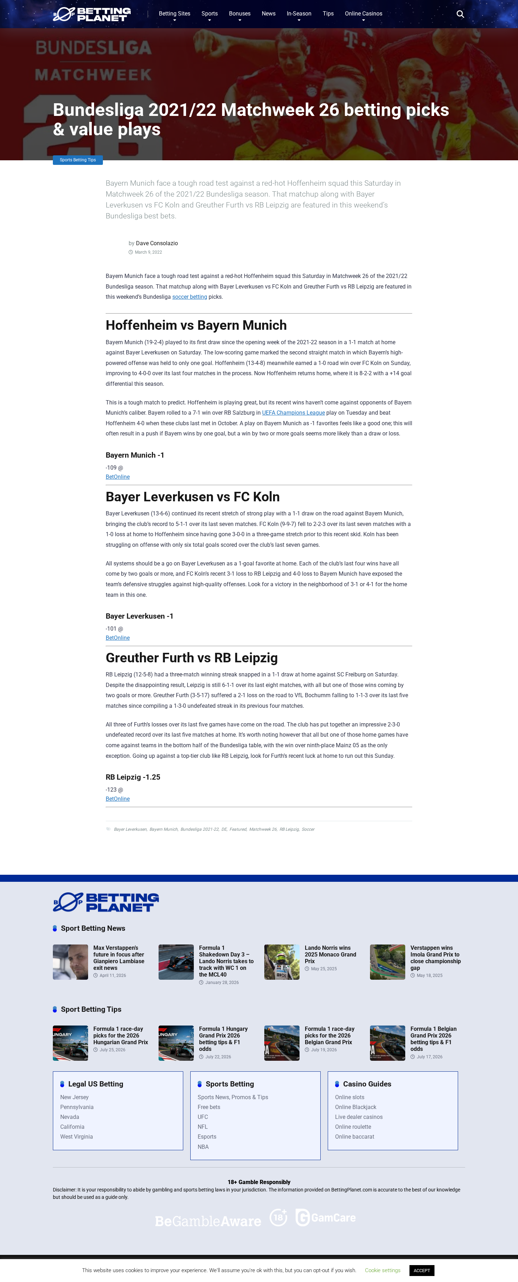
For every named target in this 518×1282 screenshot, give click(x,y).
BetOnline (118, 476)
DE (224, 829)
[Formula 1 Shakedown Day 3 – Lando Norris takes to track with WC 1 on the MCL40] (176, 977)
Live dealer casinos (359, 1117)
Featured (237, 829)
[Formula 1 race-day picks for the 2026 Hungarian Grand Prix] (70, 1058)
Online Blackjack (355, 1107)
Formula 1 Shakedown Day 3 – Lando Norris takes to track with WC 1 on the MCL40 (226, 961)
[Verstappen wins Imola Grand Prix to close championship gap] (387, 977)
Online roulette (353, 1126)
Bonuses (240, 13)
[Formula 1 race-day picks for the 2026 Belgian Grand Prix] (282, 1058)
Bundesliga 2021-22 (199, 829)
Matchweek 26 (263, 829)
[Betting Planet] (92, 11)
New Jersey (74, 1097)
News (269, 13)
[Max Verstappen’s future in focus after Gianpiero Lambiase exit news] (70, 977)
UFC (203, 1117)
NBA (203, 1147)
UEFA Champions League (293, 412)
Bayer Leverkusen (130, 829)
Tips (328, 13)
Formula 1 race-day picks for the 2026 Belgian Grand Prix (329, 1036)
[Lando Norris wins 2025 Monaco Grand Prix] (282, 977)
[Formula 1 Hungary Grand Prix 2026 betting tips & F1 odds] (176, 1058)
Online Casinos (363, 13)
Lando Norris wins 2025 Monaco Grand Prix (330, 955)
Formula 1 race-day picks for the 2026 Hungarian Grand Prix (120, 1036)
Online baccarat (354, 1136)
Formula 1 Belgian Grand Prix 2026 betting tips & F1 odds (434, 1039)
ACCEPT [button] (422, 1270)
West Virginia (76, 1136)
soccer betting (189, 296)
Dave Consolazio (157, 243)
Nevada (69, 1117)
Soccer (308, 829)
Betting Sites (174, 13)
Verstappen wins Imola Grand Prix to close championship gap (436, 958)
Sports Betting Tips (78, 159)
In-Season (299, 13)
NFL (203, 1126)
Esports (207, 1136)
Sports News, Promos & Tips (233, 1097)
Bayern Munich (163, 829)
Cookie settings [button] (383, 1270)
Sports (210, 13)
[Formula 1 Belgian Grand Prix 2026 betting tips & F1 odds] (387, 1058)
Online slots (349, 1097)
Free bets (209, 1107)
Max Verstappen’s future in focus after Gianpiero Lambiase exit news (118, 958)
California (72, 1126)
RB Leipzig (289, 829)
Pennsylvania (77, 1107)
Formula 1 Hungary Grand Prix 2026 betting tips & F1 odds (223, 1039)
